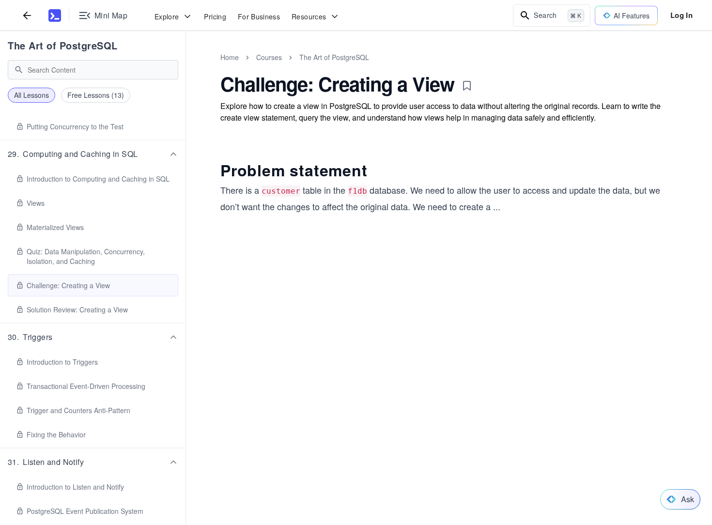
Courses (269, 57)
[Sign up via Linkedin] (402, 397)
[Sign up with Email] (428, 397)
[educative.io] (54, 15)
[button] (93, 154)
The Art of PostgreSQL (63, 45)
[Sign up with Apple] (376, 397)
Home (229, 57)
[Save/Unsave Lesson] (467, 85)
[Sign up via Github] (350, 397)
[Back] (27, 15)
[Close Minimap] (186, 68)
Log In (681, 15)
